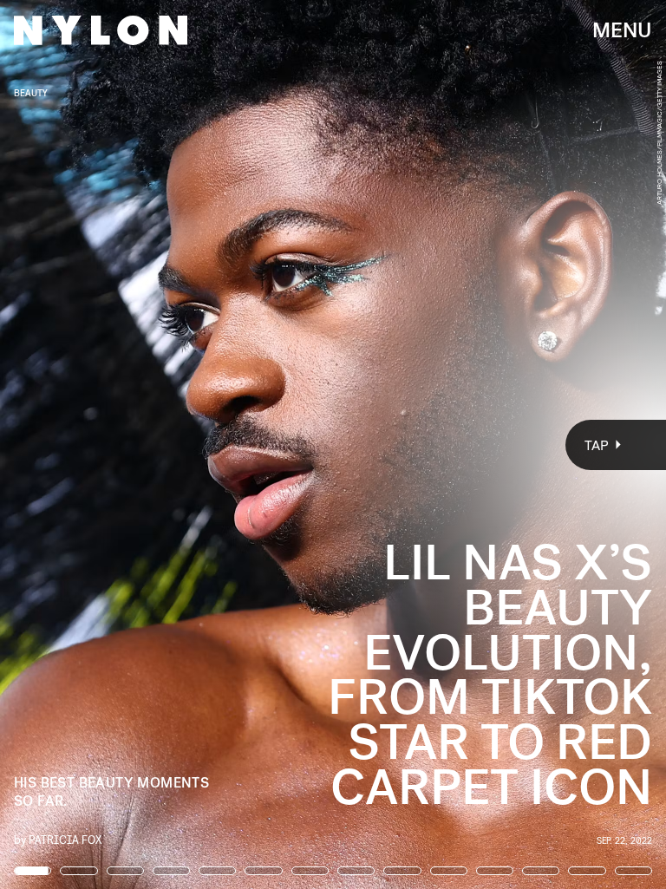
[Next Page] (442, 444)
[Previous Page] (109, 444)
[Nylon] (100, 30)
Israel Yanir (329, 202)
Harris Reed (414, 202)
